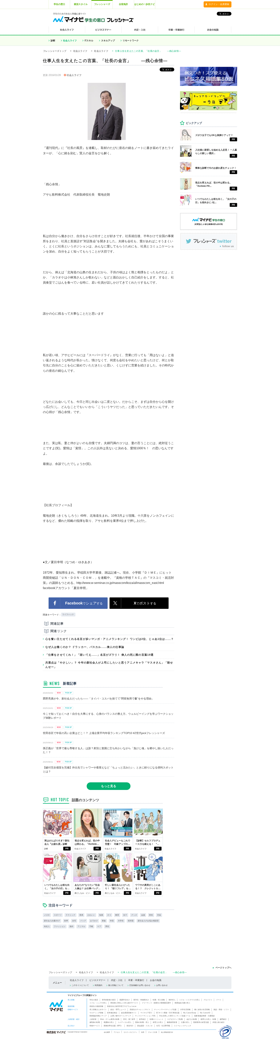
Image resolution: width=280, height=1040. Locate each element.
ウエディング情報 (96, 1013)
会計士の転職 (191, 1019)
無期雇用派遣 (172, 1022)
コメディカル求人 (124, 1022)
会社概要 (107, 1032)
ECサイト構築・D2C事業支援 (167, 1013)
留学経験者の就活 (109, 1000)
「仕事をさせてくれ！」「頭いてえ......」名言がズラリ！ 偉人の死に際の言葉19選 (99, 654)
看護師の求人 (109, 1022)
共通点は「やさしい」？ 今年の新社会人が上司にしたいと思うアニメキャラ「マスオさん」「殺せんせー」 (109, 664)
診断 (53, 40)
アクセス (117, 1032)
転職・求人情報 (159, 1000)
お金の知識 (155, 980)
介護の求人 (185, 1022)
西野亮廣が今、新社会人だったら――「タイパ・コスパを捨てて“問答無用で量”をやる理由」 (98, 698)
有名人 (47, 926)
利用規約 (98, 985)
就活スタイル (81, 4)
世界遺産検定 (112, 1013)
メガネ (47, 915)
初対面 (131, 921)
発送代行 (129, 1026)
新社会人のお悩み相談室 (148, 921)
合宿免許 (123, 4)
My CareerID (205, 1013)
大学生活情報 (185, 1009)
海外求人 (172, 1000)
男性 (107, 926)
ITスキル (89, 40)
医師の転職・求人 (142, 1022)
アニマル (81, 926)
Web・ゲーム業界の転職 (109, 1019)
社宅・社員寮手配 (163, 1026)
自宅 (74, 921)
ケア (99, 926)
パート (218, 1000)
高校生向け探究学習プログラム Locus (121, 1006)
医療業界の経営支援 (201, 1022)
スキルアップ (108, 40)
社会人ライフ (70, 40)
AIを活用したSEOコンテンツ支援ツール (174, 1016)
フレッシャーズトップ (54, 51)
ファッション (59, 926)
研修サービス (95, 1026)
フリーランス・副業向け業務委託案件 (156, 1003)
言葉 (159, 915)
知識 (101, 915)
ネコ (109, 915)
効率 (66, 921)
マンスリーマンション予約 (145, 1016)
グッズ (134, 915)
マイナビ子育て (146, 1013)
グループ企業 (152, 1032)
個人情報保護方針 (167, 1032)
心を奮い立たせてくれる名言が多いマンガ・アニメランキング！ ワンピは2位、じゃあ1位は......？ (109, 638)
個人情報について (115, 985)
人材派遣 (93, 1019)
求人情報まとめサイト (98, 1009)
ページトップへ (223, 967)
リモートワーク (131, 40)
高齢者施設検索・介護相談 (204, 1016)
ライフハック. (68, 614)
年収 (112, 921)
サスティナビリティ (130, 1032)
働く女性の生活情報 (202, 1009)
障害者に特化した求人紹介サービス (124, 1003)
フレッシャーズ (102, 4)
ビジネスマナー (97, 980)
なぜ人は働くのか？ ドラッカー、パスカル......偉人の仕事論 (84, 646)
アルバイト (208, 1000)
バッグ (83, 921)
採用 (142, 1032)
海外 (71, 926)
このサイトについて (80, 985)
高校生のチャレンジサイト (140, 1009)
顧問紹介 (223, 1019)
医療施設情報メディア (98, 1016)
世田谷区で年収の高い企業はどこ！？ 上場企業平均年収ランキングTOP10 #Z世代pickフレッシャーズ (104, 733)
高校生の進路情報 (96, 1006)
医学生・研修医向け (141, 1000)
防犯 (151, 915)
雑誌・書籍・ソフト (221, 1009)
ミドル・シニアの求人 (98, 1003)
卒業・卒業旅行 (136, 980)
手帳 (91, 926)
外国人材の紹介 (219, 1022)
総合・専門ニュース (118, 1009)
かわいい (91, 915)
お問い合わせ (162, 985)
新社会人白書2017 (52, 921)
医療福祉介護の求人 (182, 1003)
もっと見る (108, 786)
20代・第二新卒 (129, 1019)
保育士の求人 (158, 1022)
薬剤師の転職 (95, 1022)
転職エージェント (156, 1019)
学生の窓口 (59, 4)
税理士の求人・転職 (208, 1019)
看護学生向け (124, 1000)
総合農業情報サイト (129, 1013)
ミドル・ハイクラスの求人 (189, 1000)
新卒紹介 (142, 1019)
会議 (143, 915)
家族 (104, 921)
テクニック (70, 915)
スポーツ (58, 915)
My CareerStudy (189, 1013)
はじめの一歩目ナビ (144, 4)
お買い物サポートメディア (120, 1016)
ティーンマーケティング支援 (165, 1009)
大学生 (121, 921)
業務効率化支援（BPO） (113, 1026)
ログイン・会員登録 (219, 4)
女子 (125, 915)
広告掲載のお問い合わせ (139, 985)
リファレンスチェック (182, 1026)
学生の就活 (94, 1000)
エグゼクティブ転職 (175, 1019)
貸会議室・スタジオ (145, 1026)
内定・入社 (116, 980)
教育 (117, 915)
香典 (81, 915)
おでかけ (94, 921)
